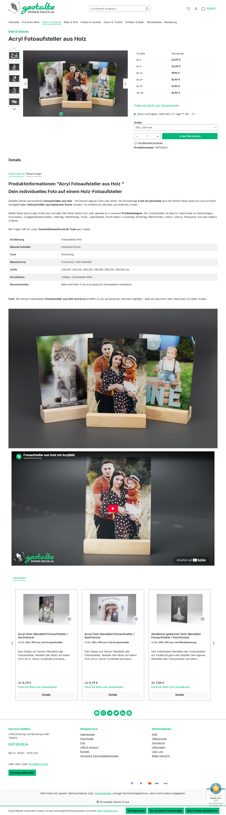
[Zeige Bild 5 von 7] (80, 114)
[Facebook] (97, 713)
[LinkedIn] (122, 713)
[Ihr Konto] (196, 9)
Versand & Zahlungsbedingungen (99, 755)
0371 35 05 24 (18, 744)
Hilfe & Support (89, 747)
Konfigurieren (136, 810)
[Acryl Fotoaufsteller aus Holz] (75, 83)
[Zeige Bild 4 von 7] (75, 114)
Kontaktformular (38, 764)
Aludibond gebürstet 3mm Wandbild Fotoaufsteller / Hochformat (176, 635)
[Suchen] (147, 9)
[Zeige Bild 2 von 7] (66, 114)
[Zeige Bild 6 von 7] (85, 114)
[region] (68, 83)
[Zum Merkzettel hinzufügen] (69, 619)
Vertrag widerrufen (22, 772)
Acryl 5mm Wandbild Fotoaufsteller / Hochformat (43, 635)
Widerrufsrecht (161, 755)
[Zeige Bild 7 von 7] (89, 114)
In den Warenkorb (190, 136)
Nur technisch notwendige (166, 810)
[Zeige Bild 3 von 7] (70, 114)
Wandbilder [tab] (19, 577)
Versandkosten (103, 793)
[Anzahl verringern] (137, 136)
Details (46, 694)
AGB (154, 734)
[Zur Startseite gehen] (31, 8)
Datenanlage (87, 734)
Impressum (158, 743)
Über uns (157, 751)
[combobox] (116, 9)
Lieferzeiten (158, 747)
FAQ (82, 743)
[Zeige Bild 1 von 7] (61, 114)
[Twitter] (116, 713)
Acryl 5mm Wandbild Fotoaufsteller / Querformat (110, 635)
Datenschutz (159, 738)
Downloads (86, 738)
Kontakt (84, 751)
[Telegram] (110, 713)
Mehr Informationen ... (108, 810)
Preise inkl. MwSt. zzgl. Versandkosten (156, 105)
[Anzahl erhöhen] (158, 136)
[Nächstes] (125, 84)
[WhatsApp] (103, 713)
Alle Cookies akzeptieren (202, 810)
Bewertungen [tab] (34, 173)
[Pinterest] (129, 713)
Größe (138, 122)
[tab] (16, 174)
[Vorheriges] (25, 84)
